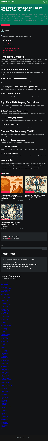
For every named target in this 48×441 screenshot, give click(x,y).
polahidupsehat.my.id (5, 318)
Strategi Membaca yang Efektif (10, 50)
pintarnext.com (4, 376)
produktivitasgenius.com (6, 385)
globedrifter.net (4, 416)
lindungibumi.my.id (5, 294)
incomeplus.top (4, 319)
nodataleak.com (4, 365)
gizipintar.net (3, 414)
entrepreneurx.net (5, 395)
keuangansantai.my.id (5, 290)
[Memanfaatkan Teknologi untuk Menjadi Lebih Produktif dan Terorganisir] (12, 212)
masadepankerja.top (5, 334)
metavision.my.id (4, 300)
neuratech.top (4, 340)
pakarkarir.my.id (4, 315)
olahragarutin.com (5, 368)
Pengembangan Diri (5, 24)
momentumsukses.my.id (6, 301)
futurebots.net (4, 407)
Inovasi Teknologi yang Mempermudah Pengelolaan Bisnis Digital (18, 259)
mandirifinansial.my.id (5, 296)
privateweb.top (4, 348)
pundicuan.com (4, 388)
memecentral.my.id (5, 299)
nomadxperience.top (5, 343)
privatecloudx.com (5, 382)
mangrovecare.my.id (5, 297)
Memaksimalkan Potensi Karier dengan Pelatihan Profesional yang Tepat (20, 264)
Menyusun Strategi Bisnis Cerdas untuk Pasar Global (15, 266)
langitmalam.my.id (5, 293)
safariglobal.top (4, 351)
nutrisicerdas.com (5, 366)
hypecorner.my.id (4, 282)
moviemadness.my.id (5, 304)
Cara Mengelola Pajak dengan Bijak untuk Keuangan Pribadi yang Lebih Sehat (21, 262)
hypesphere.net (4, 428)
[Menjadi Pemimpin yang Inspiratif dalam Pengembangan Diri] (36, 184)
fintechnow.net (4, 401)
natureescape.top (4, 338)
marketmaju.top (4, 332)
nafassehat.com (4, 363)
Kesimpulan (5, 52)
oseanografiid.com (5, 369)
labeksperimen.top (5, 328)
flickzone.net (3, 404)
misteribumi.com (4, 362)
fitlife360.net (3, 403)
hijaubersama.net (4, 425)
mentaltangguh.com (5, 356)
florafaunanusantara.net (6, 406)
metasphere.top (4, 335)
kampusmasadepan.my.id (6, 285)
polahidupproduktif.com (6, 379)
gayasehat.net (4, 412)
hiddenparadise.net (5, 420)
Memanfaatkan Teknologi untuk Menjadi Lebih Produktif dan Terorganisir (10, 224)
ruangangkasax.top (5, 350)
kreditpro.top (3, 326)
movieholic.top (4, 337)
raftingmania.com (4, 390)
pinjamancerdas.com (5, 375)
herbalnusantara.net (5, 419)
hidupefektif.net (4, 422)
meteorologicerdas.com (6, 359)
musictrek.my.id (4, 307)
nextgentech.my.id (5, 310)
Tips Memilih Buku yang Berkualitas (11, 48)
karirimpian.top (4, 324)
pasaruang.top (4, 344)
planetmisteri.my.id (5, 316)
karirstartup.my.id (4, 287)
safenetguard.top (4, 353)
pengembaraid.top (5, 346)
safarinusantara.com (5, 391)
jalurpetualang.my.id (5, 284)
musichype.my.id (4, 306)
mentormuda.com (4, 357)
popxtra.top (3, 347)
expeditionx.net (4, 397)
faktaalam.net (4, 398)
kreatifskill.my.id (4, 291)
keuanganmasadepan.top (6, 325)
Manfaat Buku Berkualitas (8, 46)
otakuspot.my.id (4, 313)
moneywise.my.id (4, 303)
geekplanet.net (4, 413)
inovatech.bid (4, 321)
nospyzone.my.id (4, 312)
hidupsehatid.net (4, 423)
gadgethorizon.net (5, 409)
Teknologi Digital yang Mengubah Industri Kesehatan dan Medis (18, 268)
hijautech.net (3, 426)
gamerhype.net (4, 410)
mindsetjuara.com (5, 360)
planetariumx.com (5, 378)
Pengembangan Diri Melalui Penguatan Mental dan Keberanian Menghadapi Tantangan (11, 196)
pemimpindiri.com (5, 372)
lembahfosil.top (4, 329)
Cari (2, 245)
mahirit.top (3, 331)
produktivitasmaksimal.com (7, 387)
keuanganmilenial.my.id (6, 288)
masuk (9, 238)
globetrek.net (4, 417)
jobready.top (3, 322)
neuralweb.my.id (4, 309)
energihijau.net (4, 394)
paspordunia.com (4, 370)
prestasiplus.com (4, 381)
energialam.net (4, 392)
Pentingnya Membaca (8, 43)
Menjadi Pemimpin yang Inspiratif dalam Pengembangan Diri (35, 196)
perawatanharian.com (5, 373)
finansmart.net (4, 400)
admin (7, 30)
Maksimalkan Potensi (8, 1)
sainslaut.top (3, 354)
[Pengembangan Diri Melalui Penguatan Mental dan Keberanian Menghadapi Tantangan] (12, 184)
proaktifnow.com (4, 384)
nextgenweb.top (4, 341)
